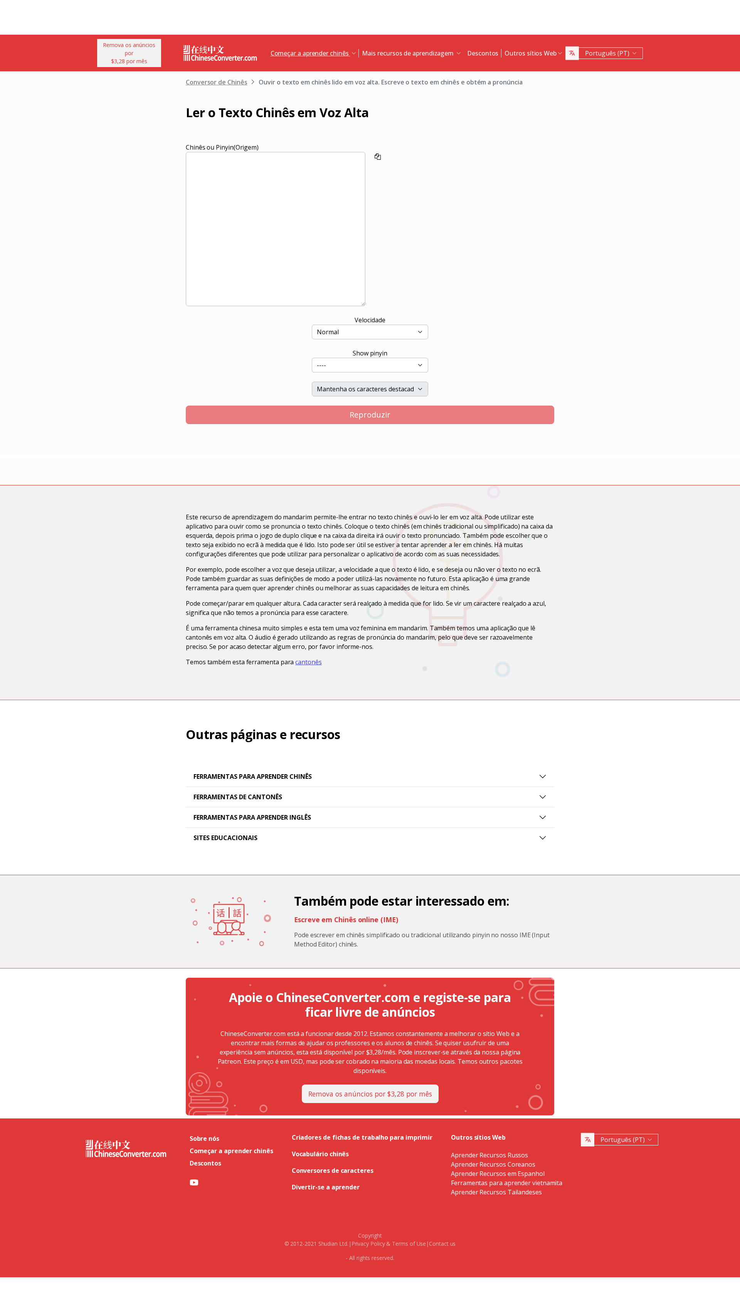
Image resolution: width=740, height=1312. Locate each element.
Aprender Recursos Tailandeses (496, 1192)
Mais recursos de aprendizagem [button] (408, 53)
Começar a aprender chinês (231, 1151)
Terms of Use (409, 1243)
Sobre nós (204, 1138)
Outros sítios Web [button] (531, 53)
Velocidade (370, 320)
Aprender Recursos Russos (489, 1155)
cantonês (308, 662)
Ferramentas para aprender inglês (252, 817)
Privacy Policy (368, 1243)
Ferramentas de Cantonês (237, 797)
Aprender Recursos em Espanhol (498, 1173)
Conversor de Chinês (216, 82)
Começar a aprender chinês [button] (310, 53)
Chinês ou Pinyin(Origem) (222, 147)
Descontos (482, 53)
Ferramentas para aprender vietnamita (506, 1183)
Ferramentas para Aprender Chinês (252, 776)
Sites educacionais (225, 838)
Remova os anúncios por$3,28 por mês (129, 53)
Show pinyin (370, 353)
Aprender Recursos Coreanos (493, 1164)
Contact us (442, 1243)
